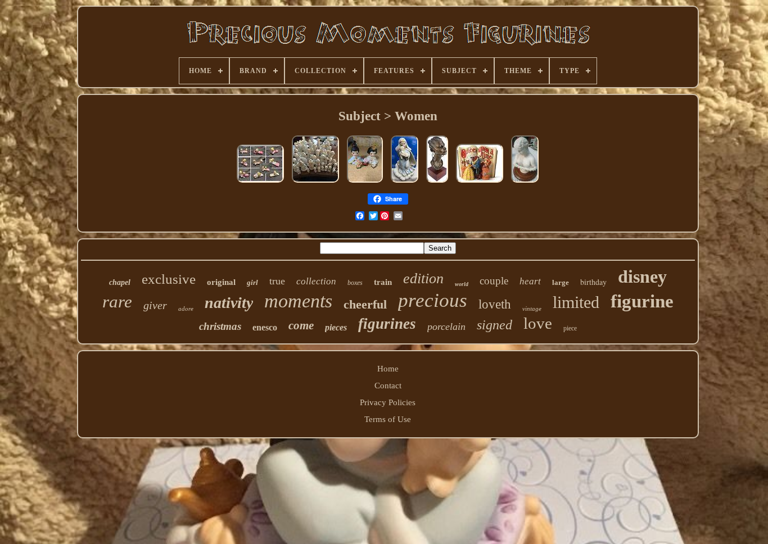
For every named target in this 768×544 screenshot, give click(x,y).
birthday (593, 281)
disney (642, 276)
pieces (336, 327)
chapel (119, 282)
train (383, 282)
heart (530, 281)
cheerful (365, 304)
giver (155, 305)
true (277, 281)
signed (494, 325)
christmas (220, 326)
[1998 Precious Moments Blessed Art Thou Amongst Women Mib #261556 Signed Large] (404, 182)
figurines (387, 323)
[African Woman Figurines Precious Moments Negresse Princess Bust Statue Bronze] (437, 182)
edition (423, 278)
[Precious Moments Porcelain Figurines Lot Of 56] (315, 182)
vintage (531, 308)
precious (432, 300)
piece (570, 328)
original (221, 282)
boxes (355, 283)
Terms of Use (387, 419)
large (560, 282)
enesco (264, 327)
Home (388, 368)
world (461, 284)
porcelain (446, 326)
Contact (387, 385)
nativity (229, 302)
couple (494, 281)
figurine (642, 301)
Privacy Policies (387, 402)
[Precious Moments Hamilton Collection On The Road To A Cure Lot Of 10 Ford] (260, 182)
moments (298, 301)
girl (252, 282)
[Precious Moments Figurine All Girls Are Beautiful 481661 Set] (365, 182)
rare (117, 301)
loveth (494, 304)
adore (185, 308)
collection (316, 281)
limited (576, 302)
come (301, 325)
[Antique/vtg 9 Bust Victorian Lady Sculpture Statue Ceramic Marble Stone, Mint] (524, 182)
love (537, 323)
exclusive (169, 279)
